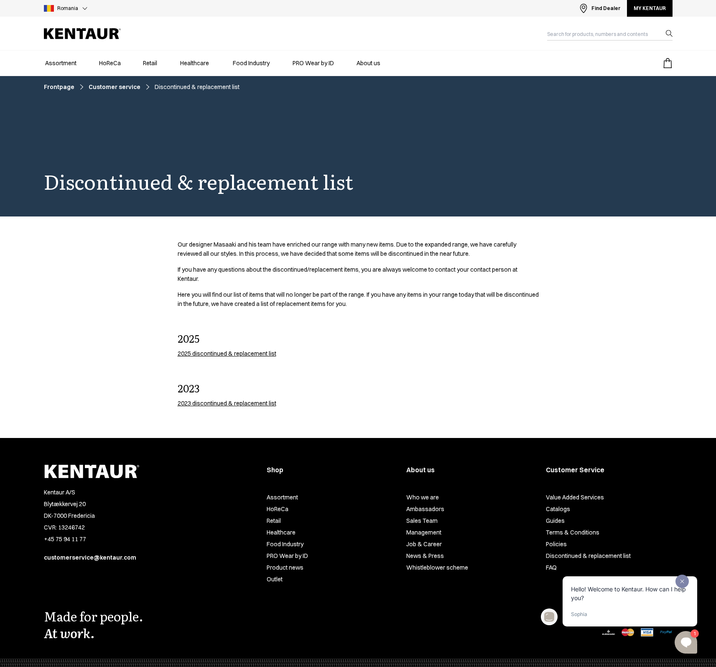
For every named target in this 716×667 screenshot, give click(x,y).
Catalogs (558, 509)
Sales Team (422, 520)
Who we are (422, 497)
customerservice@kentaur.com (90, 557)
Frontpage (59, 87)
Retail (274, 520)
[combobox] (603, 33)
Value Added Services (575, 497)
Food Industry (285, 544)
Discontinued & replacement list (588, 556)
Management (423, 532)
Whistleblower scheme (437, 567)
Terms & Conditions (572, 532)
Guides (555, 520)
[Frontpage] (82, 33)
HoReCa (277, 509)
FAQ (551, 567)
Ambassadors (425, 509)
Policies (556, 544)
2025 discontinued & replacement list (227, 353)
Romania (67, 8)
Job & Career (424, 544)
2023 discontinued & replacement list (227, 403)
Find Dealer (605, 8)
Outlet (275, 579)
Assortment (282, 497)
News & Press (425, 556)
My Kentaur (650, 8)
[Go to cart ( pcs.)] (667, 63)
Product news (285, 567)
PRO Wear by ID (287, 556)
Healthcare (281, 532)
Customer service (114, 87)
